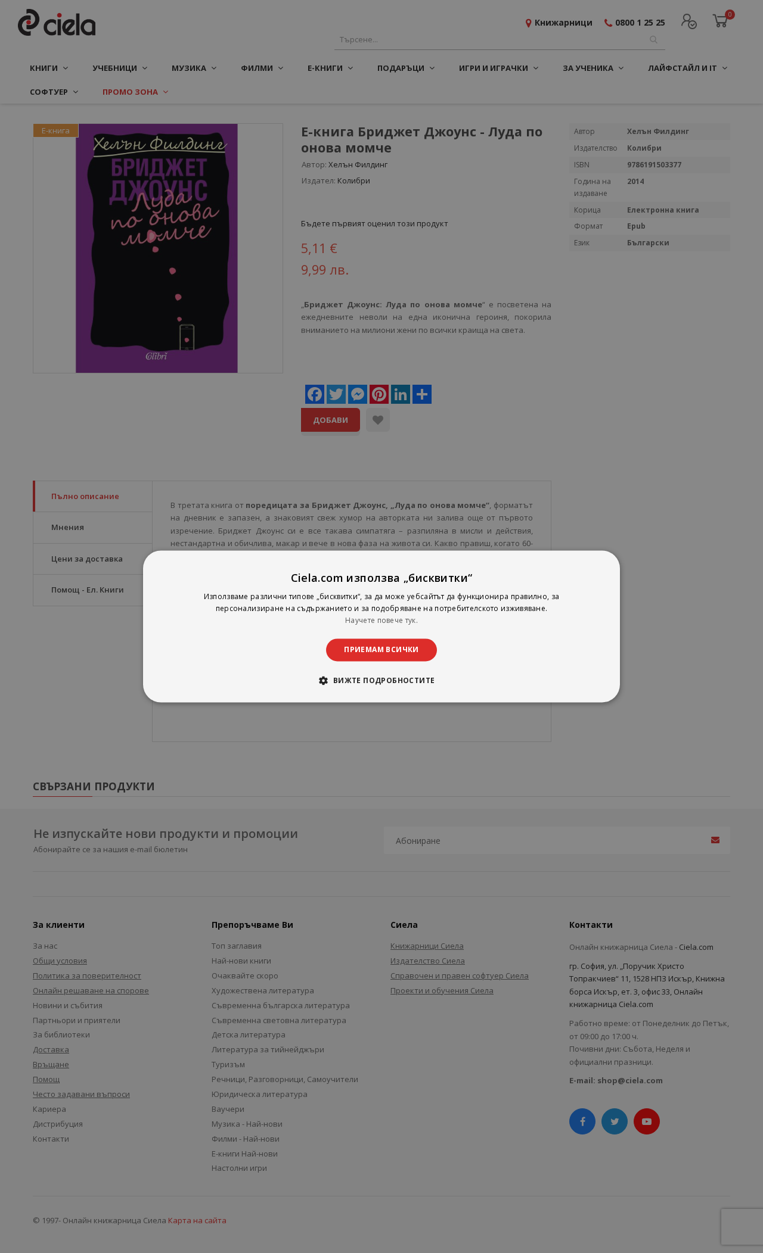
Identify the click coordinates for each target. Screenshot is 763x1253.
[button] (381, 681)
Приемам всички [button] (381, 649)
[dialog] (381, 626)
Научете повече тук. (381, 620)
